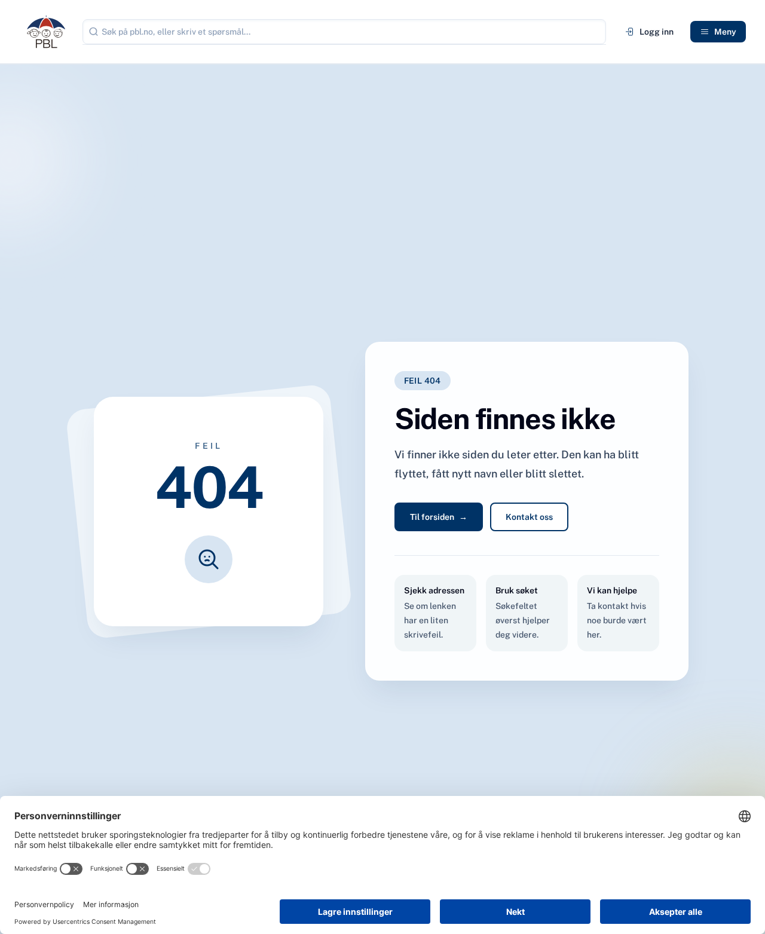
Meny (725, 31)
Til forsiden (438, 517)
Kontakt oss (529, 517)
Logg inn (656, 31)
